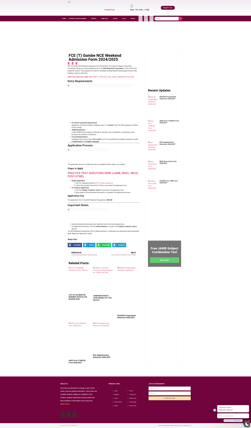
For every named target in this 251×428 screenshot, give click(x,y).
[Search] (180, 18)
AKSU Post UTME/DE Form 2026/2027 (77, 361)
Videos (133, 18)
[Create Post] (105, 6)
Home (64, 18)
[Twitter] (146, 18)
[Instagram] (151, 18)
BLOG (124, 18)
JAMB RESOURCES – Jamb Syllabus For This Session (102, 298)
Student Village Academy (77, 18)
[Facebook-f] (140, 18)
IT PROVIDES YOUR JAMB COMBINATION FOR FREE (101, 77)
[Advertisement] (125, 37)
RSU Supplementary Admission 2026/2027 (101, 356)
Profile (93, 18)
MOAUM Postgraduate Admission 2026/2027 (126, 316)
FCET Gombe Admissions (104, 183)
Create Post (109, 10)
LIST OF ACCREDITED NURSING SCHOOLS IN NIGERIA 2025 (78, 297)
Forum (115, 18)
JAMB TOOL (104, 18)
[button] (247, 424)
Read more (64, 404)
